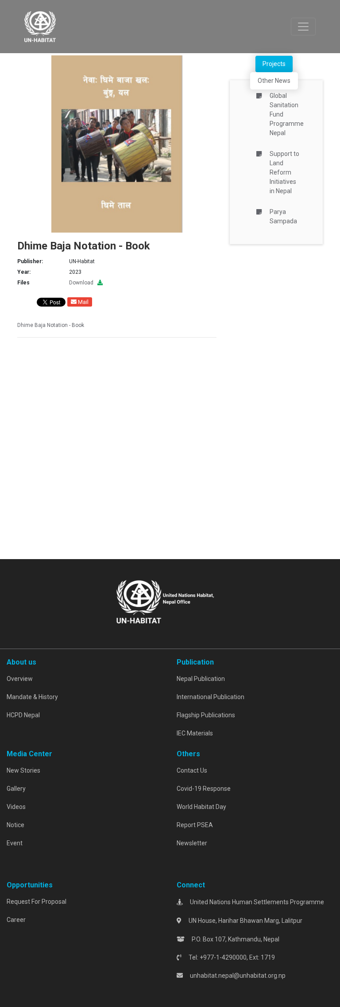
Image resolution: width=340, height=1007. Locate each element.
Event (15, 843)
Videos (16, 806)
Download (83, 283)
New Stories (23, 770)
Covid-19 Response (204, 788)
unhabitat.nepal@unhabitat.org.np (238, 975)
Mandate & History (32, 696)
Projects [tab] (274, 63)
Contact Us (192, 770)
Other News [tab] (274, 80)
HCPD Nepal (23, 715)
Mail (83, 302)
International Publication (210, 696)
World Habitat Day (201, 806)
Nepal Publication (201, 678)
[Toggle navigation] (303, 26)
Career (16, 919)
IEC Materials (195, 733)
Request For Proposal (36, 901)
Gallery (16, 788)
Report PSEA (195, 824)
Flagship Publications (206, 715)
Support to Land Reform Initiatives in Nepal (284, 172)
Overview (20, 678)
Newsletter (192, 843)
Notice (15, 824)
